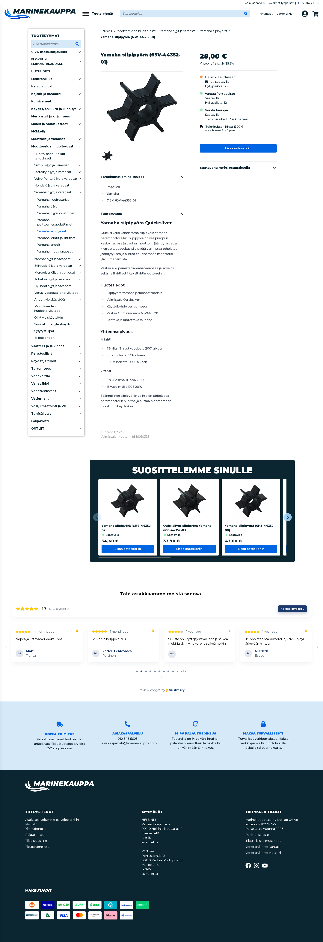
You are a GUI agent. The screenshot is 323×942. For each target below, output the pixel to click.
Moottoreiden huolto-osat (52, 146)
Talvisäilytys (41, 413)
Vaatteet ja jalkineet (47, 346)
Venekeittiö (40, 376)
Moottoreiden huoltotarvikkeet (47, 308)
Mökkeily (38, 131)
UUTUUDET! (40, 71)
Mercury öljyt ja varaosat (52, 172)
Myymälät (266, 13)
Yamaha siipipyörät (51, 231)
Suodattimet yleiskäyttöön (54, 324)
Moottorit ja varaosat (48, 139)
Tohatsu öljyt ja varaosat (53, 279)
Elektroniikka (41, 79)
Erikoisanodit (44, 338)
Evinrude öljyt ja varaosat (53, 266)
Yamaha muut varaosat (55, 251)
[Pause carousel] (161, 681)
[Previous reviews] (6, 649)
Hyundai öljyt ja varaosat (53, 286)
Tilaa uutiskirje (36, 845)
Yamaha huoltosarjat (53, 199)
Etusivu (106, 31)
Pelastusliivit (41, 353)
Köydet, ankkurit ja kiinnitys (53, 109)
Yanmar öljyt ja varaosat (52, 259)
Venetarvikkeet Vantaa (262, 851)
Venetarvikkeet (43, 391)
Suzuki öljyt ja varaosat (51, 165)
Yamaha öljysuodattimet (56, 213)
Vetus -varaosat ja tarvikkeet (56, 293)
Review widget (149, 694)
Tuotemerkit (283, 13)
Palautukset (34, 839)
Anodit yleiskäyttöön (50, 299)
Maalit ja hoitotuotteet (49, 124)
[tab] (137, 676)
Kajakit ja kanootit (46, 94)
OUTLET (37, 428)
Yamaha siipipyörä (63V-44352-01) (128, 37)
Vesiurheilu (40, 398)
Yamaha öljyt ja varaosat (52, 192)
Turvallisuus (41, 368)
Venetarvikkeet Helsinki (263, 857)
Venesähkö (40, 383)
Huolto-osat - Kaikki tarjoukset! (49, 156)
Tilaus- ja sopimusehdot (263, 845)
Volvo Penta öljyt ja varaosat (55, 178)
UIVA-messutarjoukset (49, 52)
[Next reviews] (316, 649)
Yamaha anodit (48, 245)
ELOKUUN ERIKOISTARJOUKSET (48, 62)
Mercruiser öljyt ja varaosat (54, 272)
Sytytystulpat (44, 331)
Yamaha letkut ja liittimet (56, 238)
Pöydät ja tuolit (43, 361)
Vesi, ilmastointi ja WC (49, 406)
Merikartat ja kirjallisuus (50, 116)
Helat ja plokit (42, 86)
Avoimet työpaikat (281, 3)
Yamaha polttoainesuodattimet (55, 222)
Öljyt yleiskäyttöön (48, 317)
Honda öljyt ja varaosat (51, 185)
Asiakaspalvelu (255, 3)
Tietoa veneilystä (37, 851)
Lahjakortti (40, 421)
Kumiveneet (41, 101)
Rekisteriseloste (257, 839)
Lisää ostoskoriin (238, 148)
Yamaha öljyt (47, 206)
